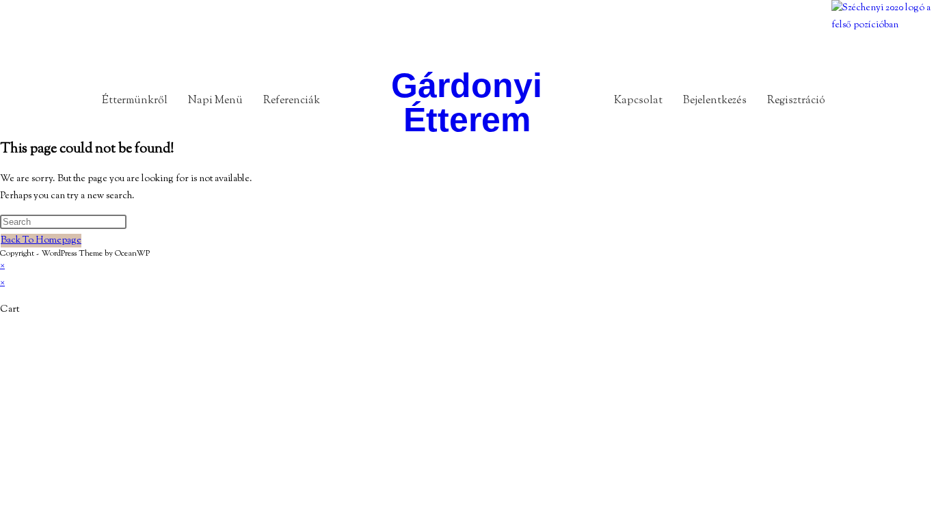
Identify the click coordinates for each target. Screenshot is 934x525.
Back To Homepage (41, 240)
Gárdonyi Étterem (466, 102)
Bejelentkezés (715, 101)
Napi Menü (215, 101)
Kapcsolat (638, 101)
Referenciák (291, 101)
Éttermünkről (135, 101)
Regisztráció (796, 101)
